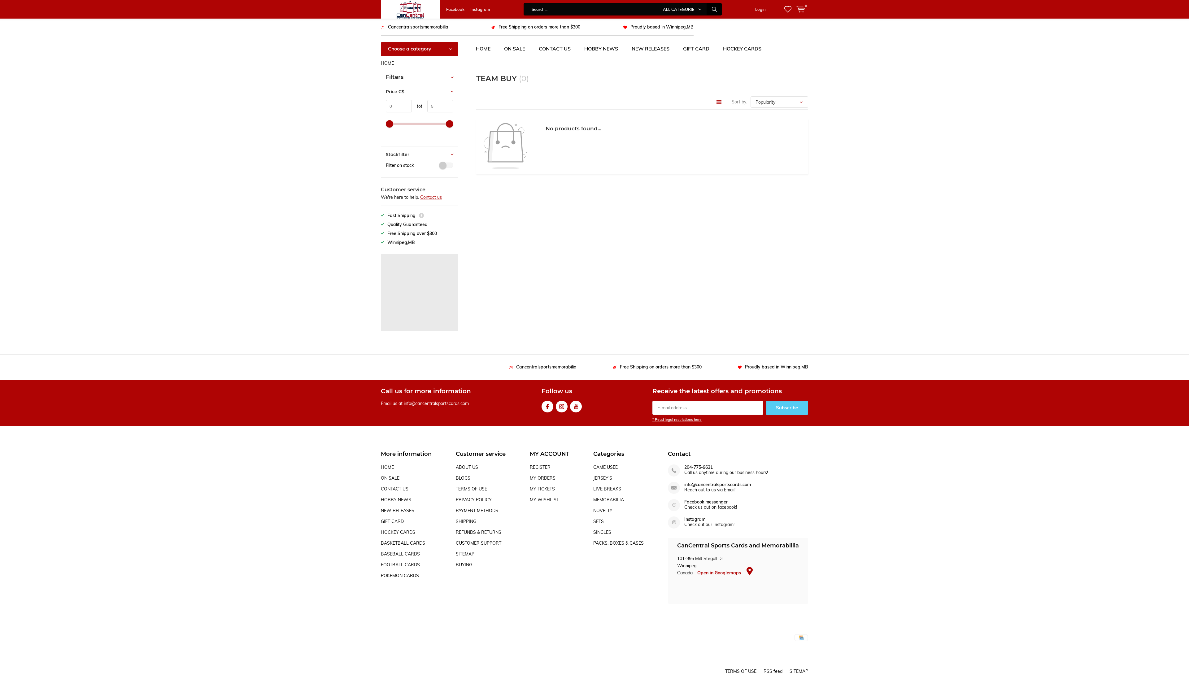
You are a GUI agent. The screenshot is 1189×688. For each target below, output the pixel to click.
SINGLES (602, 532)
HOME (483, 49)
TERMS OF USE (471, 489)
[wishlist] (787, 9)
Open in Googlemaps (719, 573)
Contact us (431, 197)
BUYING (464, 565)
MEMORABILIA (608, 500)
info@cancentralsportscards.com (717, 484)
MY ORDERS (542, 478)
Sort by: (739, 102)
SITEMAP (465, 554)
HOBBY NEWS (601, 49)
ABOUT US (467, 467)
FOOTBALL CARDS (400, 565)
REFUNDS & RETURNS (478, 532)
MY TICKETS (542, 489)
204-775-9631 (698, 467)
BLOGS (463, 478)
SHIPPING (466, 521)
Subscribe (787, 408)
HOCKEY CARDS (742, 49)
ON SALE (514, 49)
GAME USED (605, 467)
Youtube (576, 406)
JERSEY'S (602, 478)
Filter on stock (400, 165)
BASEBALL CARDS (400, 554)
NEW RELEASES (650, 49)
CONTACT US (555, 49)
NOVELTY (602, 510)
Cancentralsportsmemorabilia (418, 27)
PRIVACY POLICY (474, 500)
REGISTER (540, 467)
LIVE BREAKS (607, 489)
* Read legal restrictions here (677, 419)
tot (417, 106)
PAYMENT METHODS (477, 510)
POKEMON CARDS (400, 575)
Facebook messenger (706, 502)
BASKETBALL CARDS (403, 543)
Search (714, 9)
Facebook (455, 9)
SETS (598, 521)
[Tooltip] (421, 216)
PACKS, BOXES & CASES (618, 543)
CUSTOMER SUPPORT (478, 543)
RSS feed (773, 671)
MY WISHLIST (544, 500)
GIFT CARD (696, 49)
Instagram (480, 9)
